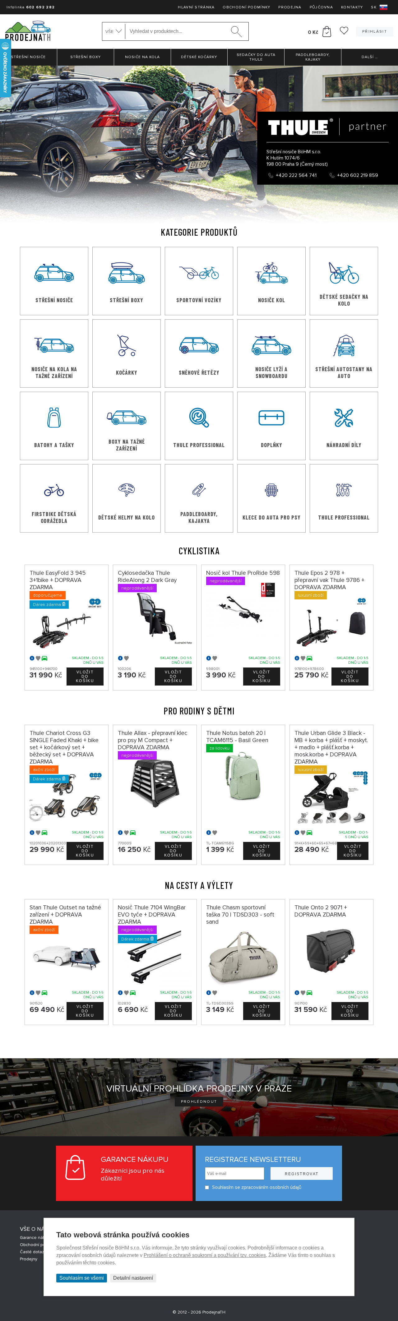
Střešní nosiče (28, 57)
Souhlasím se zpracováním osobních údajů (256, 1187)
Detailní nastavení (133, 1278)
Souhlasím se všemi (81, 1278)
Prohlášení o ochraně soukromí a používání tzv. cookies (205, 1255)
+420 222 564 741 (296, 175)
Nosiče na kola (142, 57)
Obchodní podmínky (246, 7)
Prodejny (28, 1259)
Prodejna (289, 7)
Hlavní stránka (196, 7)
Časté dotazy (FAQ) (39, 1251)
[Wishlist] (344, 33)
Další (370, 57)
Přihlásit (374, 31)
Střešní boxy (85, 57)
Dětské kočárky (199, 57)
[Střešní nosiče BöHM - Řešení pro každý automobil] (28, 32)
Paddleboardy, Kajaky (313, 57)
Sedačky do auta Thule (256, 57)
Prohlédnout (199, 1101)
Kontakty (352, 7)
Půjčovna (321, 7)
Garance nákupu (36, 1237)
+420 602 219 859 (357, 175)
